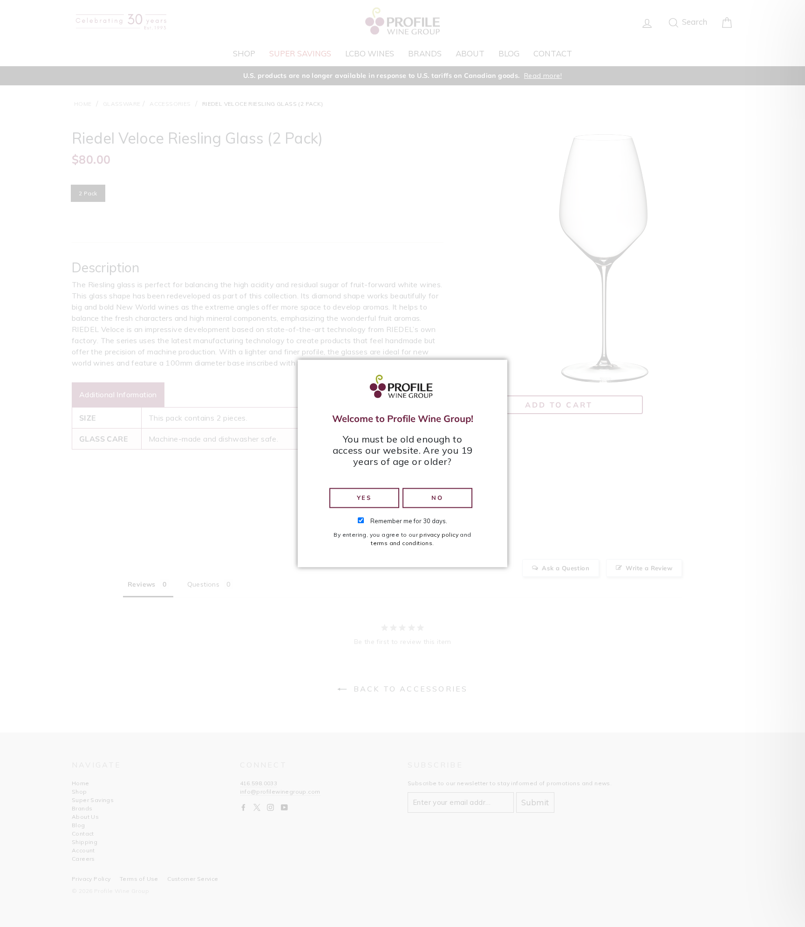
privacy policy (438, 535)
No (437, 497)
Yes (364, 497)
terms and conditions (401, 543)
